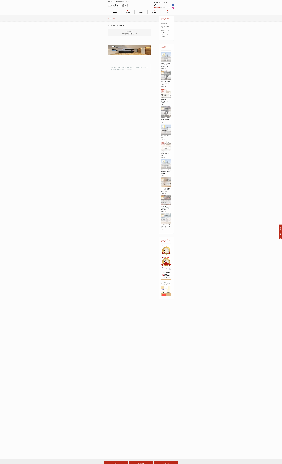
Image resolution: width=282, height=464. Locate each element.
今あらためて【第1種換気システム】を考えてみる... (166, 171)
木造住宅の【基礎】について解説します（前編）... (165, 83)
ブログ (167, 12)
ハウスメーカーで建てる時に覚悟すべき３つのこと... (165, 226)
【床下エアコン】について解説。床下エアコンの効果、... (165, 190)
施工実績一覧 (164, 23)
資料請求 (280, 233)
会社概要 (154, 12)
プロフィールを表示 (166, 292)
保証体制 (141, 12)
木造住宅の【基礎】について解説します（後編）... (165, 119)
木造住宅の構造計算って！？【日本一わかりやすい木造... (165, 65)
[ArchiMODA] (118, 6)
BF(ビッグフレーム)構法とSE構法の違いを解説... (166, 153)
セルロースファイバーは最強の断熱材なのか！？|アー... (165, 208)
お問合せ (280, 227)
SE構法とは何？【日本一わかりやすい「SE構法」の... (166, 101)
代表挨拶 (115, 12)
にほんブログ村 (166, 272)
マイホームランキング (166, 277)
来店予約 (280, 237)
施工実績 (128, 12)
